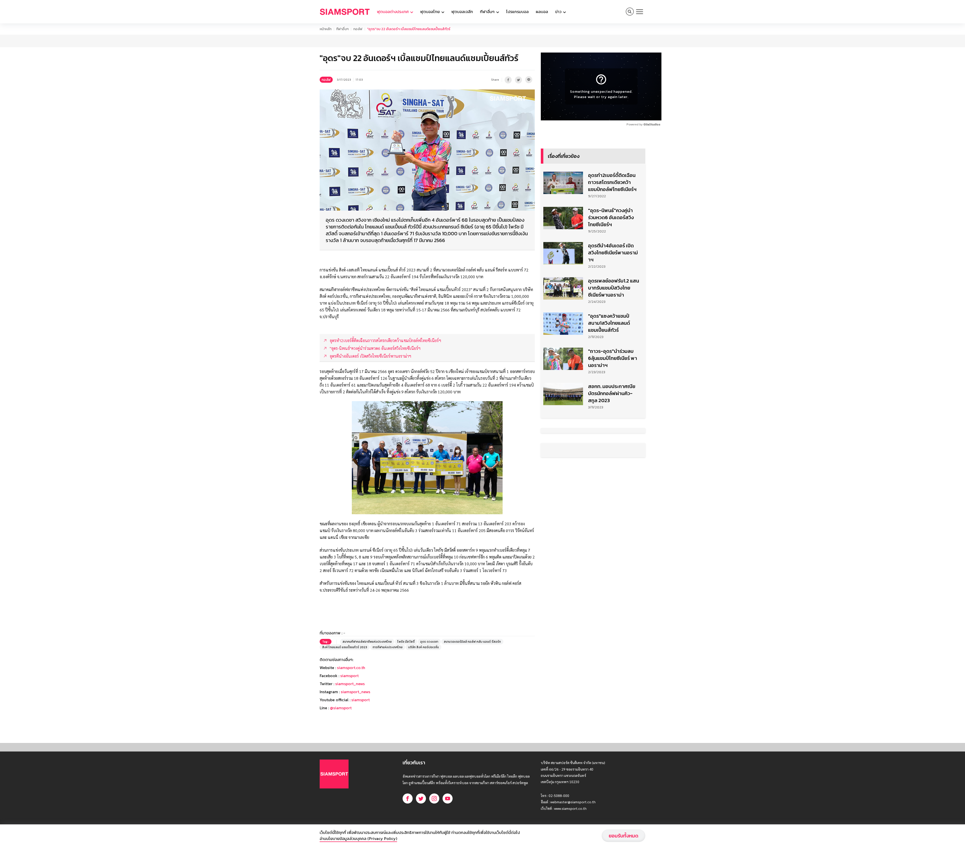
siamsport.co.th (351, 668)
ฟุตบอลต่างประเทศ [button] (393, 12)
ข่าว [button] (558, 12)
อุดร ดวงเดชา (429, 641)
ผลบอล (542, 12)
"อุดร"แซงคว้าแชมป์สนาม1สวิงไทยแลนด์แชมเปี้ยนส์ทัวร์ (609, 323)
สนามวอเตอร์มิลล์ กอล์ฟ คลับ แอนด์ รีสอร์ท (472, 641)
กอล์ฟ (357, 29)
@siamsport (341, 708)
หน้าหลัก (325, 29)
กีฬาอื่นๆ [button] (488, 12)
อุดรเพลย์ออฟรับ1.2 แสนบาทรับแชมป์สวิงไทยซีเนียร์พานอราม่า (613, 287)
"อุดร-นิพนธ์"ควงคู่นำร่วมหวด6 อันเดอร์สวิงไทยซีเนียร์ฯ (611, 217)
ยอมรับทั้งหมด (623, 835)
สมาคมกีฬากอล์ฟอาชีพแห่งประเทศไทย (367, 641)
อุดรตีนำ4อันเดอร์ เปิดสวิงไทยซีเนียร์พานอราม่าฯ (613, 252)
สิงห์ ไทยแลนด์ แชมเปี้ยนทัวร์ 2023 (344, 647)
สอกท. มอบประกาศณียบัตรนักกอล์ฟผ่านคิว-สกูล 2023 (611, 393)
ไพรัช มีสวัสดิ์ (406, 641)
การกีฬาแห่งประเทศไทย (388, 647)
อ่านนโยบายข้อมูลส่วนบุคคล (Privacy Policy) (358, 838)
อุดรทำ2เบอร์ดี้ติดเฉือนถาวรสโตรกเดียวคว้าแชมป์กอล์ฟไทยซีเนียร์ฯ (612, 182)
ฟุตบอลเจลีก (462, 12)
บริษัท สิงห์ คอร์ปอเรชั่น (423, 647)
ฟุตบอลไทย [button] (430, 12)
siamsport (349, 676)
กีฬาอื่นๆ (342, 29)
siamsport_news (350, 684)
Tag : (325, 641)
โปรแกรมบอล (517, 12)
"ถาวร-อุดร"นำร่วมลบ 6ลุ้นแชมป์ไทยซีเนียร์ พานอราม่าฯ (612, 358)
